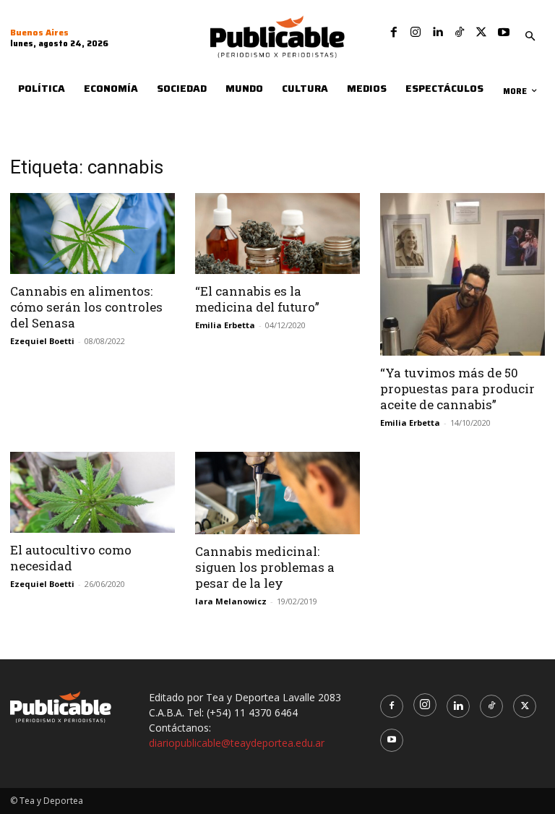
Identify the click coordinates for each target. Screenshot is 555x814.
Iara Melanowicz (231, 601)
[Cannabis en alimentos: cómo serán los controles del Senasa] (92, 234)
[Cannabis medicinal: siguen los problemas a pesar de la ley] (277, 493)
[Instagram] (415, 32)
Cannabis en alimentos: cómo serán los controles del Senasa (86, 307)
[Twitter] (481, 32)
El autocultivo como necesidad (71, 557)
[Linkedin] (437, 32)
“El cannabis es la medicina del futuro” (257, 299)
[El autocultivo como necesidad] (92, 493)
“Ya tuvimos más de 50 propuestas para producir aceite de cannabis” (457, 388)
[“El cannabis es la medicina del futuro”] (277, 234)
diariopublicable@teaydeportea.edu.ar (236, 743)
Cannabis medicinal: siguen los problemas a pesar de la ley (265, 567)
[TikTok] (459, 32)
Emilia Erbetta (225, 325)
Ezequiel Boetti (42, 340)
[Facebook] (394, 32)
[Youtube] (504, 32)
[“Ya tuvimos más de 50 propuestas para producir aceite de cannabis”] (462, 274)
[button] (530, 37)
